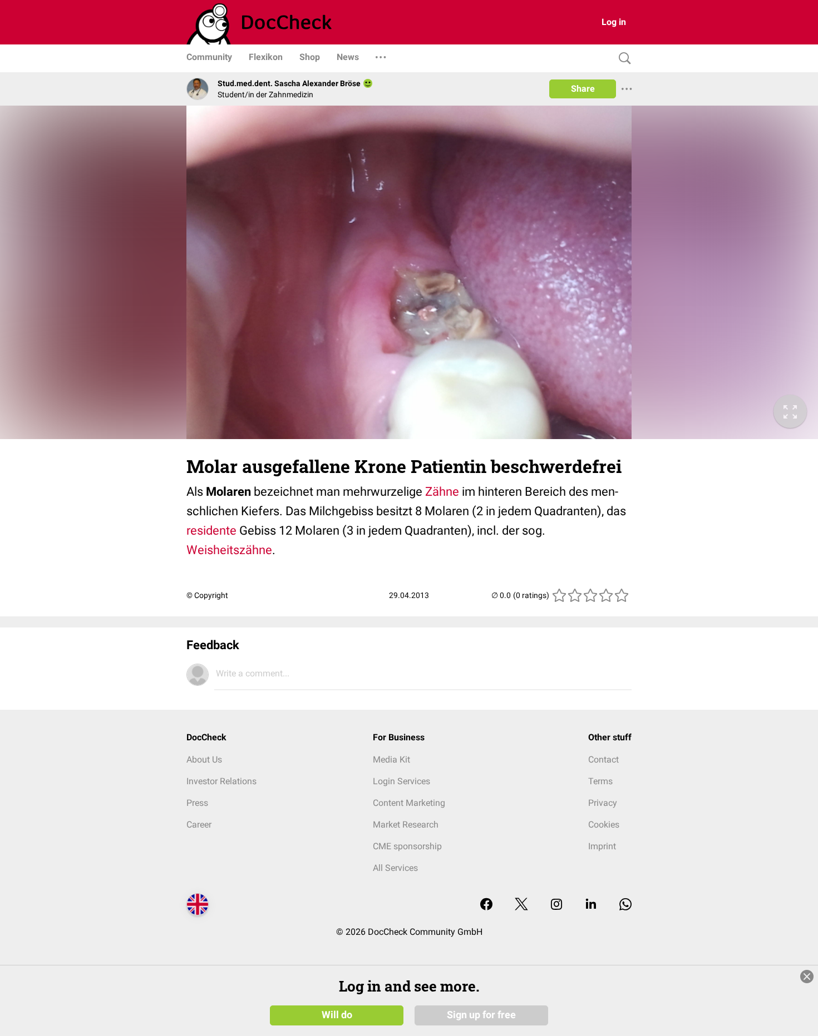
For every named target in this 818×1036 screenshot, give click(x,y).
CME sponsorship (407, 846)
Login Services (401, 781)
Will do (337, 1014)
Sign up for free (481, 1014)
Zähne (442, 492)
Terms (600, 781)
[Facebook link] (486, 905)
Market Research (405, 824)
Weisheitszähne (229, 550)
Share (583, 88)
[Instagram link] (556, 905)
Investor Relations (221, 781)
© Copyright (207, 595)
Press (197, 803)
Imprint (602, 846)
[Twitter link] (521, 905)
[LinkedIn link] (591, 905)
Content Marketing (409, 803)
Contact (603, 759)
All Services (395, 868)
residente (211, 530)
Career (198, 824)
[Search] (622, 58)
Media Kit (391, 759)
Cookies (603, 824)
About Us (204, 759)
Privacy (602, 803)
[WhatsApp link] (625, 905)
